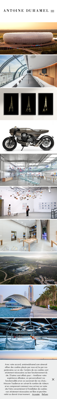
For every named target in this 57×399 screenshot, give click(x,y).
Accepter (36, 394)
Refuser (45, 394)
